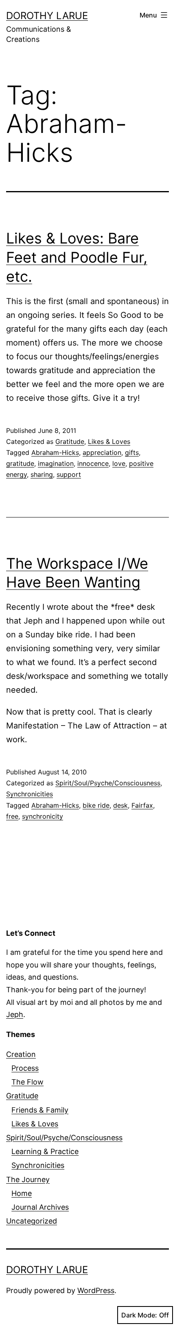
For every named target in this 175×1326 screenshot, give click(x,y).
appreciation (102, 452)
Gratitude (69, 441)
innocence (93, 463)
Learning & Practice (45, 1151)
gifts (132, 452)
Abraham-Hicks (55, 452)
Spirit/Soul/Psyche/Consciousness (107, 783)
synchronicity (42, 816)
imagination (56, 463)
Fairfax (142, 805)
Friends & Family (39, 1110)
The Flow (27, 1082)
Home (21, 1193)
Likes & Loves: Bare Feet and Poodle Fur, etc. (76, 257)
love (118, 463)
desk (120, 805)
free (12, 816)
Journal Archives (40, 1207)
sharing (42, 474)
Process (25, 1068)
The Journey (28, 1179)
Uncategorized (31, 1221)
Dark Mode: (139, 1315)
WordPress (95, 1290)
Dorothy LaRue (47, 16)
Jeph (14, 1014)
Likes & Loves (109, 441)
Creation (21, 1054)
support (69, 474)
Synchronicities (29, 794)
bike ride (96, 805)
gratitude (20, 463)
